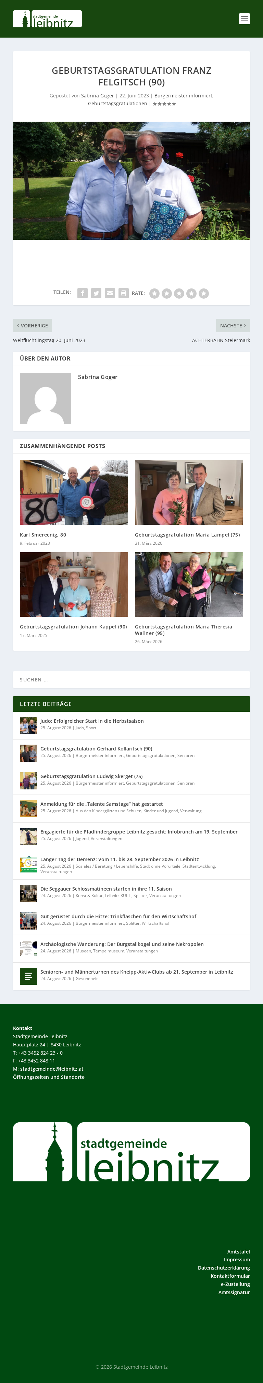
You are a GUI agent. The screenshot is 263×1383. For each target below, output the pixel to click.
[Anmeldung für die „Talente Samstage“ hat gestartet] (28, 808)
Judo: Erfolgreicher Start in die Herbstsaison (92, 721)
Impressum (237, 1259)
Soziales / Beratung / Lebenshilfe (107, 866)
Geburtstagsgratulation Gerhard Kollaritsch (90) (96, 748)
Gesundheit (87, 978)
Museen (83, 951)
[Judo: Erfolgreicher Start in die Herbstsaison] (28, 725)
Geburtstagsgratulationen (117, 103)
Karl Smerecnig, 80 (43, 534)
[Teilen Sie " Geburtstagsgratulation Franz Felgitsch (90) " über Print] (123, 293)
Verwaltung (191, 811)
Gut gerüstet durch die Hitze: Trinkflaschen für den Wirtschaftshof (118, 916)
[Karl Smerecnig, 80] (74, 492)
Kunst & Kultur (89, 895)
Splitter (140, 895)
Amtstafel (238, 1251)
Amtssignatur (234, 1292)
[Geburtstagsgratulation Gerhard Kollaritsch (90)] (28, 753)
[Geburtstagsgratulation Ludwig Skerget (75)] (28, 780)
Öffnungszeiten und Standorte (49, 1077)
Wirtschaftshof (156, 923)
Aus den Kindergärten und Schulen (108, 811)
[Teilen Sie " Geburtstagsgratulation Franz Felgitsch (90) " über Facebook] (82, 293)
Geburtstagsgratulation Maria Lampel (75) (187, 534)
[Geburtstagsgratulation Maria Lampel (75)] (189, 492)
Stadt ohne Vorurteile (160, 866)
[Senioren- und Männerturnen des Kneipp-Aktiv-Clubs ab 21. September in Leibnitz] (28, 976)
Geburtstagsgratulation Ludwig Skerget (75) (91, 776)
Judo (80, 728)
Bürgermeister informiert (183, 95)
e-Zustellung (235, 1284)
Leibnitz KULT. (118, 895)
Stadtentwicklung (199, 866)
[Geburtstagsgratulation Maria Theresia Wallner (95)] (189, 584)
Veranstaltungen (106, 838)
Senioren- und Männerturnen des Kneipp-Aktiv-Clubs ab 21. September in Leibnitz (136, 971)
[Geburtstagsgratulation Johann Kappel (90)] (74, 584)
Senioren (186, 755)
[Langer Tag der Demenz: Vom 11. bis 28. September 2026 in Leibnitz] (28, 863)
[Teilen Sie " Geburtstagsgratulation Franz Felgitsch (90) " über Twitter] (96, 293)
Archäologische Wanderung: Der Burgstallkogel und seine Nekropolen (122, 944)
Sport (91, 728)
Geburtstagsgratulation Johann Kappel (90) (73, 626)
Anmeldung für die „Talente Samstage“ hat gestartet (101, 804)
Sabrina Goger (97, 95)
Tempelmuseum (108, 951)
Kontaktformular (230, 1276)
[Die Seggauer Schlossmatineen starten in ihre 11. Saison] (28, 893)
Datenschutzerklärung (224, 1267)
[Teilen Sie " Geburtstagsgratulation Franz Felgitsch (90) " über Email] (110, 293)
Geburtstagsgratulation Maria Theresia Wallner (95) (184, 629)
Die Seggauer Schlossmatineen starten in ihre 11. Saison (106, 888)
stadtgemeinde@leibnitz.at (52, 1069)
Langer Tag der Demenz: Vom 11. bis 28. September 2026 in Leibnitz (119, 859)
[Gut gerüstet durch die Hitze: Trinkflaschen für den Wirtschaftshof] (28, 921)
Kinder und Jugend (160, 811)
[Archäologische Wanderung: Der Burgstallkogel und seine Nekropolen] (28, 948)
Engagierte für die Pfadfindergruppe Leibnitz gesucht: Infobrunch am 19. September (139, 831)
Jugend (82, 838)
